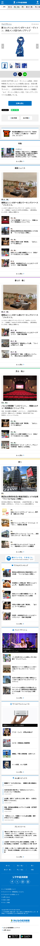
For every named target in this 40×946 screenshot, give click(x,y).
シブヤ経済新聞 (20, 2)
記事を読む (20, 103)
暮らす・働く (29, 7)
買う (23, 7)
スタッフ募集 (6, 902)
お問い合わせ (6, 897)
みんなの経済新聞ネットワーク (20, 921)
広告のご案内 (6, 900)
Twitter (17, 882)
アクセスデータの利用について (11, 894)
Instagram (23, 882)
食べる (10, 7)
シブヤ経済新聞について (9, 889)
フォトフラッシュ (6, 24)
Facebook (12, 882)
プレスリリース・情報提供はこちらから (13, 891)
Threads (28, 882)
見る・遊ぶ (17, 7)
